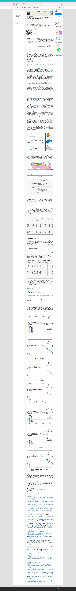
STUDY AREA (17, 16)
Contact (37, 7)
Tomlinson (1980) (30, 288)
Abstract (16, 13)
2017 (29, 74)
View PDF (58, 13)
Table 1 (42, 114)
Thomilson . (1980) (50, 244)
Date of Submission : (29, 33)
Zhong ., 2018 (47, 71)
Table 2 (51, 209)
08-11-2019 (34, 35)
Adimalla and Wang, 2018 (35, 68)
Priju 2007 (34, 82)
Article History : (28, 31)
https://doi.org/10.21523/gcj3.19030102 (33, 29)
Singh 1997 (41, 96)
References (16, 27)
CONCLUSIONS (17, 20)
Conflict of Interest (17, 23)
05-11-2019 (32, 34)
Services (34, 7)
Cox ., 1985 (29, 116)
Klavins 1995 (50, 85)
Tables (15, 21)
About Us (18, 7)
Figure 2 (45, 114)
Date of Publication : (29, 32)
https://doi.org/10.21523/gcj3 (40, 15)
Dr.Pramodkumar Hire (36, 26)
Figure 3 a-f (34, 106)
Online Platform (16, 1)
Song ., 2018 (41, 71)
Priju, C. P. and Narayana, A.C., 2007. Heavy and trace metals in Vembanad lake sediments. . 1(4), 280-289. (40, 552)
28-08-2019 (34, 33)
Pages (43, 11)
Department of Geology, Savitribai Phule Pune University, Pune (42, 489)
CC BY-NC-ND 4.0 (31, 30)
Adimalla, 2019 (41, 68)
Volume (35, 11)
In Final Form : (28, 34)
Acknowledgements (17, 24)
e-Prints (59, 16)
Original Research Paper (30, 16)
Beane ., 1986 (34, 116)
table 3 (44, 251)
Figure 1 (38, 111)
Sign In (45, 588)
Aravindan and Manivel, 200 (37, 158)
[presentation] (28, 247)
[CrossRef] (29, 506)
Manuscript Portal (49, 588)
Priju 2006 (35, 99)
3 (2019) (38, 11)
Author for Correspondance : (30, 24)
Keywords (16, 14)
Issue (40, 11)
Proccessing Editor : (29, 26)
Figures (15, 22)
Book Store (29, 7)
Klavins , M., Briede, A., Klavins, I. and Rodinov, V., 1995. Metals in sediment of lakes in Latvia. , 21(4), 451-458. (40, 534)
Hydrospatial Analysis (40, 13)
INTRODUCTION (17, 15)
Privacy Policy (61, 588)
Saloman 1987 (41, 88)
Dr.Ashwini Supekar (38, 24)
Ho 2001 (29, 82)
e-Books (25, 7)
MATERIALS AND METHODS (19, 17)
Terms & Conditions (55, 588)
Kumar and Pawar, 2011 (40, 82)
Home (15, 7)
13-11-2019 (34, 32)
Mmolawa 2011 (43, 76)
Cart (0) (61, 7)
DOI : (35, 15)
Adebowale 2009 (39, 100)
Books (36, 588)
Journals (22, 7)
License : (27, 30)
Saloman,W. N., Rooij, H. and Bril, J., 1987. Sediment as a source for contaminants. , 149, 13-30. (40, 555)
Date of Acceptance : (29, 35)
